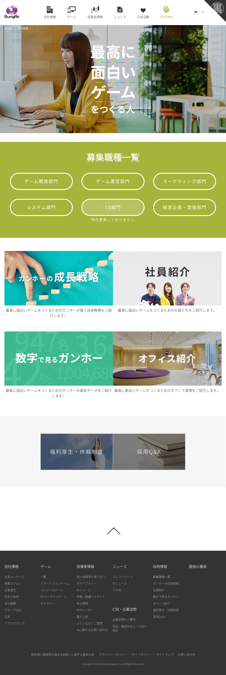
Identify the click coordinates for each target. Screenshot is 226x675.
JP (195, 12)
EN (202, 12)
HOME (8, 28)
